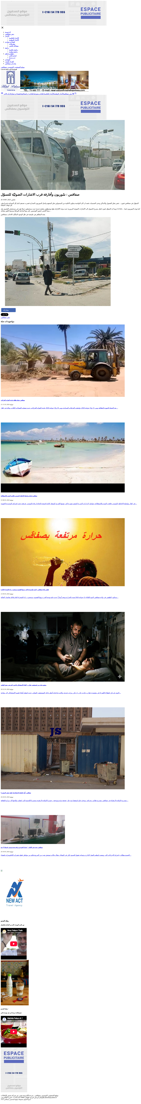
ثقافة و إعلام (9, 54)
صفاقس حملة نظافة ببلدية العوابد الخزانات (13, 400)
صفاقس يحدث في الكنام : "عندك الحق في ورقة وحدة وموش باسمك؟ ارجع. (22, 847)
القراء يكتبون (9, 61)
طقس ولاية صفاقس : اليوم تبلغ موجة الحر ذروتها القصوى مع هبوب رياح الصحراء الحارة (25, 589)
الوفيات (7, 60)
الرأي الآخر (12, 56)
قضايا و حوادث (10, 42)
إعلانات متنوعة (39, 94)
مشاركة (6, 310)
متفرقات (12, 44)
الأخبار (7, 36)
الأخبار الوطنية (14, 40)
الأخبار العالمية (14, 38)
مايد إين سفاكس (10, 63)
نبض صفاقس (9, 34)
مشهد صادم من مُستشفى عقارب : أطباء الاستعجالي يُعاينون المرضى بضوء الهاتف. (23, 685)
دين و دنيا (12, 58)
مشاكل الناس (13, 46)
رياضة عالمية (13, 50)
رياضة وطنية (13, 52)
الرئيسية (8, 32)
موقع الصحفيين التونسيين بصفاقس (13, 67)
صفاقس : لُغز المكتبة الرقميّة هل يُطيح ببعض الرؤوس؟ (16, 793)
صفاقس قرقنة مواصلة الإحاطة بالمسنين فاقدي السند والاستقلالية (19, 496)
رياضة (7, 48)
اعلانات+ (31, 94)
